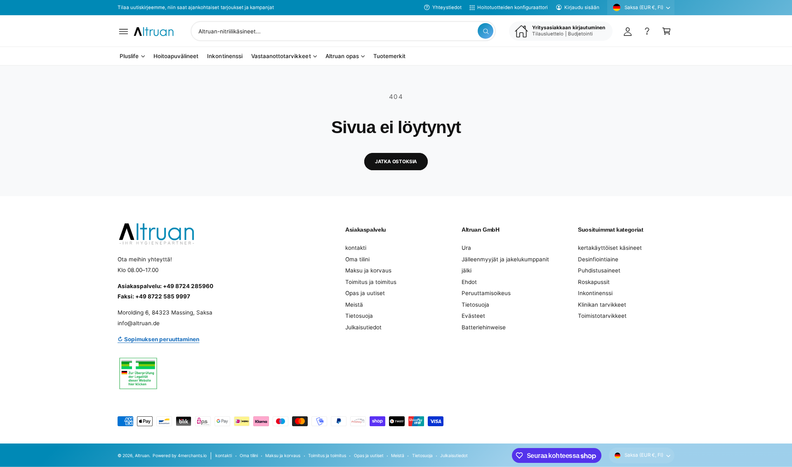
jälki (466, 270)
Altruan (142, 455)
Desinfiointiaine (598, 259)
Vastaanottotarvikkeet (281, 56)
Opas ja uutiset (365, 293)
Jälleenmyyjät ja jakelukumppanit (505, 259)
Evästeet (473, 315)
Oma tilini (357, 259)
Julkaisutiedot (363, 327)
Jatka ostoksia (396, 161)
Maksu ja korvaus (368, 270)
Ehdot (469, 282)
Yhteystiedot (447, 7)
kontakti (355, 247)
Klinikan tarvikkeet (602, 304)
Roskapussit (594, 282)
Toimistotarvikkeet (602, 315)
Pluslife (129, 56)
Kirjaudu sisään (581, 7)
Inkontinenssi (595, 293)
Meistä (354, 304)
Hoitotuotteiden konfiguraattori (512, 7)
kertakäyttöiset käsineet (610, 247)
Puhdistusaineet (599, 270)
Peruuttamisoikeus (486, 293)
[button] (123, 31)
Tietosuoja (359, 315)
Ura (466, 247)
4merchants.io (192, 455)
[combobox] (343, 31)
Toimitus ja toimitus (370, 282)
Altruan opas (342, 56)
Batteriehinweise (484, 327)
